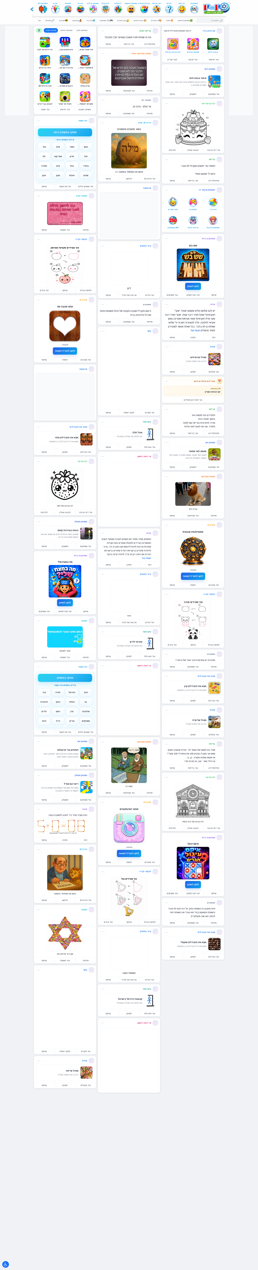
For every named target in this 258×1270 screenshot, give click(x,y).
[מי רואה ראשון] (129, 494)
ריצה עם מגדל (71, 784)
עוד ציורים (172, 645)
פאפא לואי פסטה (197, 451)
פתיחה (214, 515)
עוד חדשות (214, 59)
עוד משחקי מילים (85, 186)
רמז (213, 337)
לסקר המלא (129, 412)
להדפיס (172, 150)
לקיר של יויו (172, 59)
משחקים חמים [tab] (82, 30)
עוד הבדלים (213, 700)
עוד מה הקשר (65, 186)
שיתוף (172, 94)
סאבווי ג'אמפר (71, 1103)
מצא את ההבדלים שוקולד (193, 942)
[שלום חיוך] (65, 1183)
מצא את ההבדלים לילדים (129, 1260)
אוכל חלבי (137, 432)
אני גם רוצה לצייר (129, 295)
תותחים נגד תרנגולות (67, 750)
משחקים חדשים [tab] (66, 30)
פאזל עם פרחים (198, 357)
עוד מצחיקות (193, 515)
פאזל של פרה (199, 720)
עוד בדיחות (193, 180)
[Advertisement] (17, 70)
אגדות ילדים (136, 642)
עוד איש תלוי (149, 447)
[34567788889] (129, 953)
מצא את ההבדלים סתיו (66, 437)
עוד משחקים (213, 94)
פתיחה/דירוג (213, 180)
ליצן (129, 288)
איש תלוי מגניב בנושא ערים (64, 1229)
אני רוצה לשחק (193, 295)
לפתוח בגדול (214, 645)
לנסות (193, 585)
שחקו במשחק (65, 677)
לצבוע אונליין (193, 150)
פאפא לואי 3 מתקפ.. (196, 1034)
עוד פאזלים (214, 372)
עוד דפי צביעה (213, 150)
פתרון (193, 337)
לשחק (193, 372)
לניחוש (129, 178)
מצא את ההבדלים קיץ (195, 686)
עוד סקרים (149, 412)
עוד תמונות (65, 230)
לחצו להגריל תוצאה (193, 576)
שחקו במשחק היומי (65, 132)
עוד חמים (45, 109)
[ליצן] (129, 268)
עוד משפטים (193, 667)
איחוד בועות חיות (197, 78)
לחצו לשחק (193, 286)
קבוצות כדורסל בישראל (130, 999)
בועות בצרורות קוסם (68, 530)
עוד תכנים (193, 59)
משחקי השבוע (84, 109)
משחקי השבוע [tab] (50, 30)
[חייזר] (129, 596)
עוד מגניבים (214, 585)
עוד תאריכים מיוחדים (193, 400)
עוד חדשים (65, 109)
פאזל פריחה (72, 1070)
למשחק (193, 94)
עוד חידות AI (149, 178)
